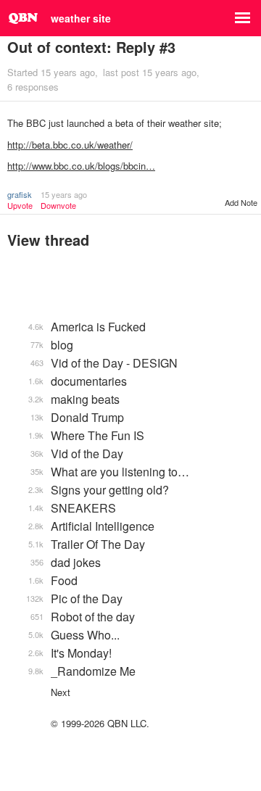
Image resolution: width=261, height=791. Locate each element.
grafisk (19, 194)
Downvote (58, 206)
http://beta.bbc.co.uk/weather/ (70, 145)
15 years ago (64, 194)
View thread (48, 239)
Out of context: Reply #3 (91, 46)
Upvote (20, 206)
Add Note (241, 202)
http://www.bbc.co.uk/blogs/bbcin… (81, 166)
